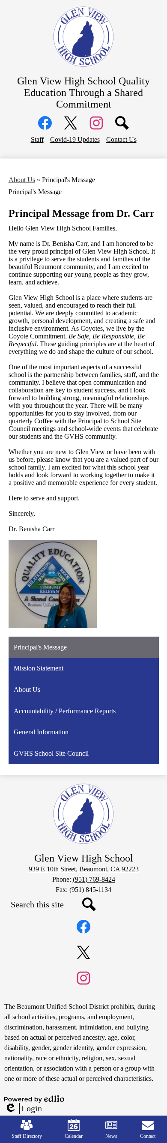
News (111, 1136)
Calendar (74, 1136)
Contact (147, 1136)
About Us (22, 179)
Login (23, 1109)
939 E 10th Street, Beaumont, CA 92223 (84, 869)
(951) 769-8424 (94, 879)
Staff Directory (27, 1136)
